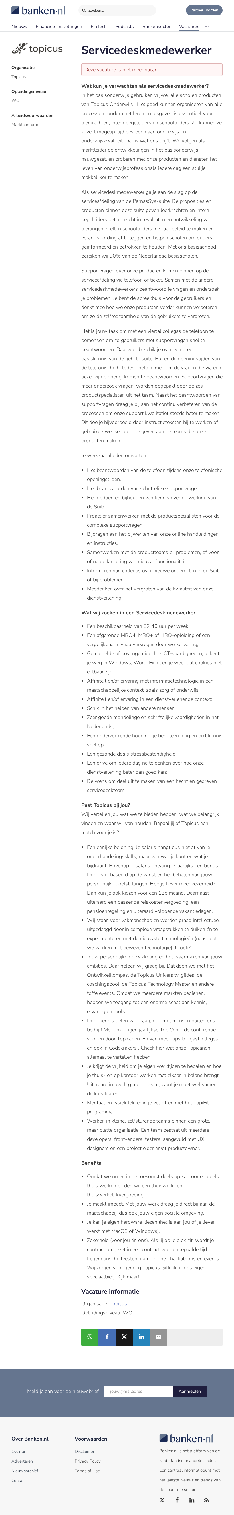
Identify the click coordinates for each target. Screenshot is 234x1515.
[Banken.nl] (24, 6)
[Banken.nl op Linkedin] (192, 1500)
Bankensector (156, 26)
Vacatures (189, 26)
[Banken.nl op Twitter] (162, 1500)
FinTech (99, 26)
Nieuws (19, 26)
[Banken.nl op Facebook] (177, 1500)
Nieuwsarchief (24, 1471)
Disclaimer (84, 1451)
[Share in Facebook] (107, 1337)
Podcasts (124, 26)
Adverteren (22, 1461)
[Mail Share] (158, 1337)
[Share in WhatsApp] (89, 1337)
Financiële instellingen (59, 26)
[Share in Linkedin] (141, 1337)
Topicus (18, 77)
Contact (18, 1480)
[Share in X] (124, 1337)
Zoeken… (95, 10)
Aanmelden (190, 1391)
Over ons (19, 1451)
